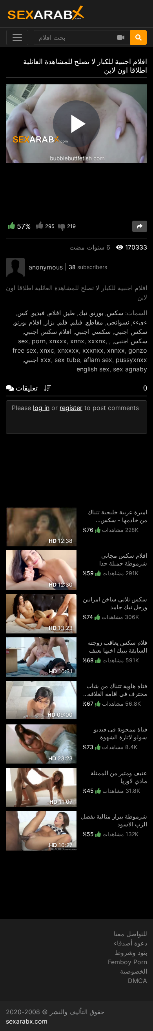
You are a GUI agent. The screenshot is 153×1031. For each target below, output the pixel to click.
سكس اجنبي (130, 331)
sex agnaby (130, 369)
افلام (54, 313)
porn (39, 341)
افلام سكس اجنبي (47, 331)
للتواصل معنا (130, 934)
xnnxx (116, 350)
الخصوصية (133, 971)
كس (22, 313)
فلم (62, 322)
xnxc (47, 350)
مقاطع (94, 322)
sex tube (67, 360)
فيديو (38, 313)
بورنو (97, 313)
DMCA (137, 981)
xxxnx (97, 341)
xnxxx (58, 341)
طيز (69, 313)
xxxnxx (93, 350)
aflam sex (98, 360)
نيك (82, 313)
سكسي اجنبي (93, 331)
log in (41, 408)
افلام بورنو (27, 322)
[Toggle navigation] (17, 37)
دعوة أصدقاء (130, 943)
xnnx (77, 341)
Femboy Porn (127, 962)
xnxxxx (68, 350)
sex (23, 341)
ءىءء (140, 322)
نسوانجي (118, 322)
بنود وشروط (131, 952)
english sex (92, 369)
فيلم (76, 322)
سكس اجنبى (130, 341)
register (71, 408)
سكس (115, 313)
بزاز (50, 322)
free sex (24, 350)
